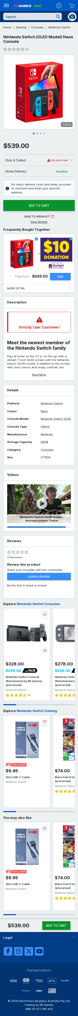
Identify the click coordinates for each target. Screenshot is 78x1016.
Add (60, 276)
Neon (44, 411)
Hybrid (45, 426)
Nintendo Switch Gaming (37, 711)
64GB (44, 442)
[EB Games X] (28, 951)
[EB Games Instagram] (18, 951)
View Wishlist (39, 222)
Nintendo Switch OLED (56, 418)
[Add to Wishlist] (44, 615)
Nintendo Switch (60, 27)
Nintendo (47, 434)
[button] (34, 133)
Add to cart (39, 205)
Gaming (21, 27)
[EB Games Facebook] (8, 951)
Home (7, 27)
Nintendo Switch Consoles (38, 604)
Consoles (37, 27)
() (27, 49)
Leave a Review (39, 576)
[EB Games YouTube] (39, 951)
